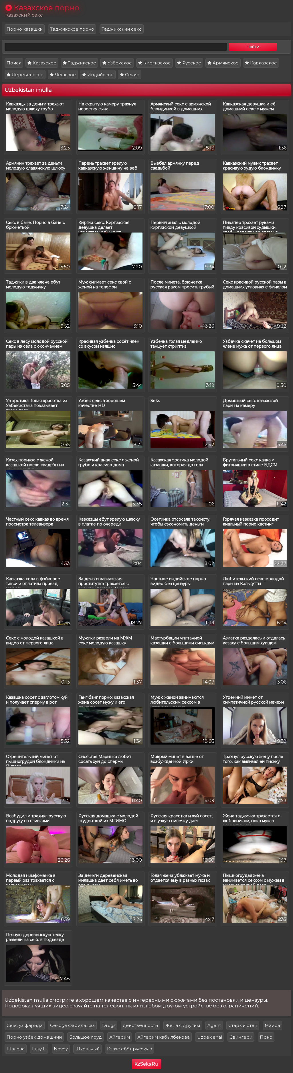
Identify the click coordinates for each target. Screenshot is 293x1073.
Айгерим (119, 1037)
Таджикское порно (72, 29)
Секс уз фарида (25, 1025)
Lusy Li (39, 1049)
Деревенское (27, 74)
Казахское (43, 63)
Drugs (108, 1025)
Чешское (65, 74)
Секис (131, 74)
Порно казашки (25, 29)
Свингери (240, 1037)
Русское (191, 63)
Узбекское (119, 63)
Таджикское (81, 63)
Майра (272, 1025)
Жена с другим (182, 1025)
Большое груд (85, 1037)
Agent (214, 1025)
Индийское (100, 74)
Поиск (14, 63)
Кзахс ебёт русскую (129, 1049)
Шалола (16, 1049)
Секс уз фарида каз (72, 1025)
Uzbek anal (209, 1037)
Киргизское (156, 63)
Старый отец (242, 1025)
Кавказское (263, 63)
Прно (266, 1037)
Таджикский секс (122, 29)
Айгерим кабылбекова (163, 1037)
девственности (140, 1025)
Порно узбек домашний (34, 1037)
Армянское (225, 63)
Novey (61, 1049)
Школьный (87, 1049)
